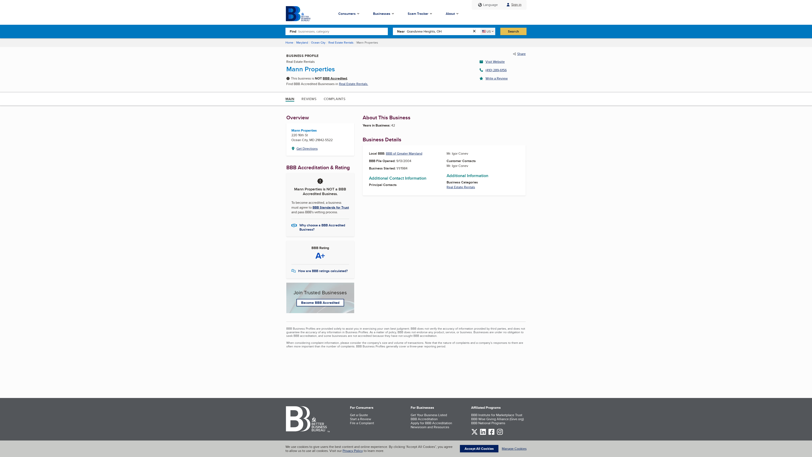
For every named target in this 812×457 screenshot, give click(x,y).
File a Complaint (362, 423)
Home (289, 42)
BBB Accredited (335, 78)
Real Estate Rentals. (353, 83)
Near (401, 31)
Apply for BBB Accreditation (431, 423)
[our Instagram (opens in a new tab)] (500, 434)
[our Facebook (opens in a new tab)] (491, 434)
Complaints (335, 98)
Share (521, 54)
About (450, 13)
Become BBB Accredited (320, 302)
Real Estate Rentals (341, 42)
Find (293, 31)
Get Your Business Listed (429, 415)
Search (513, 31)
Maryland (302, 42)
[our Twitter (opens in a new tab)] (474, 434)
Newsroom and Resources (430, 427)
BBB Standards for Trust (331, 207)
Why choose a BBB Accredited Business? (322, 227)
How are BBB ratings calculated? (323, 270)
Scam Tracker (418, 13)
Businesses (381, 13)
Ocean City (318, 42)
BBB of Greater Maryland (404, 153)
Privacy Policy (353, 450)
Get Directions (307, 149)
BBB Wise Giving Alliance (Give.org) (497, 419)
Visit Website (495, 62)
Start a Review (360, 419)
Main (289, 98)
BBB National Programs (488, 423)
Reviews (309, 98)
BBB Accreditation (424, 419)
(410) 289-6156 (496, 70)
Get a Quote (359, 415)
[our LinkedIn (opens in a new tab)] (483, 434)
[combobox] (343, 31)
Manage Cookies (514, 449)
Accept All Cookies (479, 448)
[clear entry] (475, 31)
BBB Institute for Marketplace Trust (496, 415)
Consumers (347, 13)
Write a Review (497, 78)
